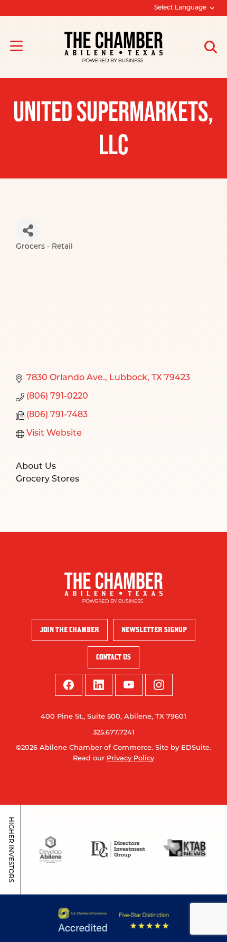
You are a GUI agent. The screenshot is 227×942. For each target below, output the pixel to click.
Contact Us (113, 657)
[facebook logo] (68, 685)
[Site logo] (113, 47)
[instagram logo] (159, 685)
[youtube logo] (129, 685)
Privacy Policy (130, 758)
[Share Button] (28, 230)
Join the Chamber (69, 630)
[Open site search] (210, 47)
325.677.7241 (114, 732)
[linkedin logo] (98, 685)
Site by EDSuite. (183, 748)
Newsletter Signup (154, 630)
